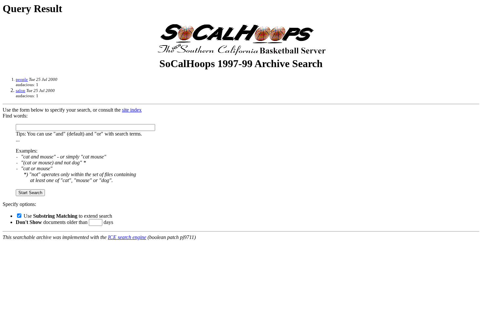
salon (20, 90)
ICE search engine (127, 237)
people (22, 79)
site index (132, 110)
